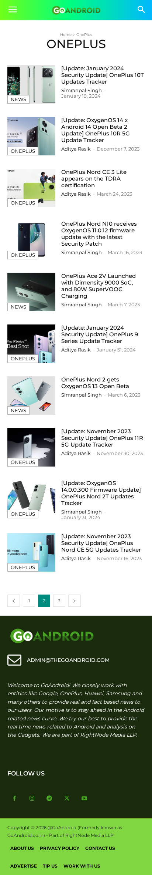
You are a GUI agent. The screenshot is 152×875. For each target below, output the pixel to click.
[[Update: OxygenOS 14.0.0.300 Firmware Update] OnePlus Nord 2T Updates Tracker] (31, 499)
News (18, 99)
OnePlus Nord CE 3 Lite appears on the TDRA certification (94, 178)
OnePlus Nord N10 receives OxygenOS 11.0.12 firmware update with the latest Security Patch (99, 233)
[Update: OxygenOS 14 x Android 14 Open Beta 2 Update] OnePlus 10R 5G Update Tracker (95, 130)
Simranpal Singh (81, 90)
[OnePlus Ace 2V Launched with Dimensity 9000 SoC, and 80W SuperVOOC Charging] (31, 292)
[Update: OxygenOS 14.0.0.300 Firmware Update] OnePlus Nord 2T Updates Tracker (101, 493)
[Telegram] (49, 799)
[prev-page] (13, 601)
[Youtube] (84, 799)
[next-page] (74, 601)
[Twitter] (67, 799)
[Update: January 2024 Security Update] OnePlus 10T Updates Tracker (102, 75)
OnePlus (23, 151)
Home (66, 34)
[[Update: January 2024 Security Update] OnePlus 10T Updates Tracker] (31, 84)
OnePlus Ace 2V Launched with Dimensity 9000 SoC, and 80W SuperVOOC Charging (98, 285)
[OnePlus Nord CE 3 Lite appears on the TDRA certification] (31, 188)
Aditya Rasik (76, 149)
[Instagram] (32, 799)
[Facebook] (14, 799)
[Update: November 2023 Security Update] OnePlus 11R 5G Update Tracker (102, 438)
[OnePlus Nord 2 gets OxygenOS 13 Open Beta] (31, 395)
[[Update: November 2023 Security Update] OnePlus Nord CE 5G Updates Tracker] (31, 552)
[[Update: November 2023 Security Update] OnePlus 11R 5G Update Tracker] (31, 447)
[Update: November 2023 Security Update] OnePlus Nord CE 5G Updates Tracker (101, 543)
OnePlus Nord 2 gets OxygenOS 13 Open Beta (95, 383)
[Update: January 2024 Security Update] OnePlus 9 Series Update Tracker (99, 334)
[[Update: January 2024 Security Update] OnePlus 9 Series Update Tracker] (31, 343)
